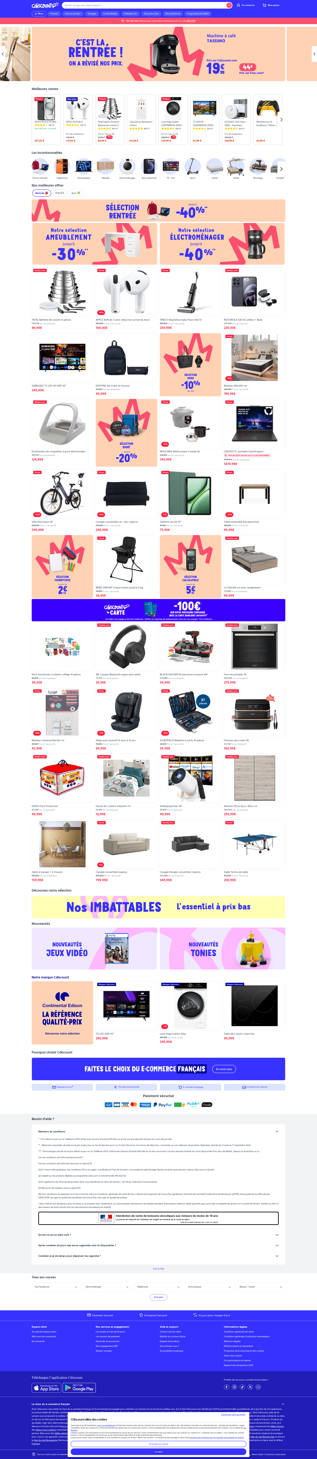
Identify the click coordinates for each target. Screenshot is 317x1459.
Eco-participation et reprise (237, 1360)
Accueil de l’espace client (44, 1332)
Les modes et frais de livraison (110, 1332)
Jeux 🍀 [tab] (75, 193)
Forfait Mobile (110, 14)
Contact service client (170, 1332)
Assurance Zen (151, 14)
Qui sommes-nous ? (169, 1346)
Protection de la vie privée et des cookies (244, 1351)
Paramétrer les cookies (158, 1444)
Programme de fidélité (198, 14)
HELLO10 (191, 21)
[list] (158, 119)
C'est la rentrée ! (73, 14)
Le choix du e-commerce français (51, 1404)
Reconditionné (173, 14)
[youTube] (258, 1387)
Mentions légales (232, 1341)
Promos (54, 14)
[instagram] (234, 1387)
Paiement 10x (130, 14)
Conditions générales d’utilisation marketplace (246, 1336)
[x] (250, 1387)
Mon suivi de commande (44, 1336)
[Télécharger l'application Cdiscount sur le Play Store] (79, 1388)
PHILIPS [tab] (59, 193)
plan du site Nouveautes (46, 1440)
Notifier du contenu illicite (172, 1336)
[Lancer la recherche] (229, 5)
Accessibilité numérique (171, 1351)
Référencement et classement (238, 1346)
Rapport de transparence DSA (238, 1365)
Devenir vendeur (104, 1351)
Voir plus (158, 1297)
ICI (81, 1157)
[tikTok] (242, 1387)
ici (258, 1151)
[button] (36, 169)
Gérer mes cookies (233, 1356)
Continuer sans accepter (233, 1414)
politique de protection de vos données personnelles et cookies (217, 1438)
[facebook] (226, 1387)
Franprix (36, 1444)
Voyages (92, 14)
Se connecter (38, 1341)
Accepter (158, 1452)
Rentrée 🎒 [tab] (41, 193)
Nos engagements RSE (107, 1346)
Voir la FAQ (158, 1269)
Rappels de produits (169, 1341)
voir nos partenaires (106, 1425)
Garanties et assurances (107, 1341)
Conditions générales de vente (239, 1332)
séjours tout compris (46, 1430)
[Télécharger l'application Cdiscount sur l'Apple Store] (46, 1388)
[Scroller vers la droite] (281, 120)
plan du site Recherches (262, 1437)
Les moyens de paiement (108, 1336)
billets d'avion (277, 1426)
